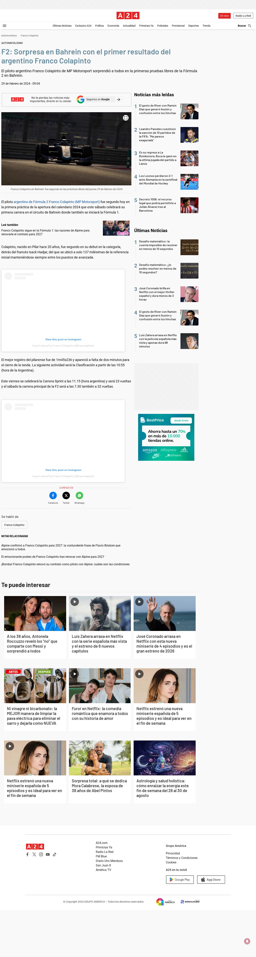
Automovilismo (9, 35)
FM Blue (101, 856)
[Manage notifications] (247, 941)
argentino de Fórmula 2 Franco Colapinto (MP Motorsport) (57, 202)
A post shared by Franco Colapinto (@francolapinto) (63, 345)
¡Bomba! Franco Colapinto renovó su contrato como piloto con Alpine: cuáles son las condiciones (65, 564)
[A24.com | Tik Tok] (54, 854)
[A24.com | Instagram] (41, 854)
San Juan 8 (103, 865)
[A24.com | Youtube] (48, 854)
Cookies (171, 862)
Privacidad (173, 853)
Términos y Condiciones (182, 858)
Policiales (162, 25)
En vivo (224, 15)
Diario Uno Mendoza (109, 861)
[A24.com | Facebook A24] (27, 854)
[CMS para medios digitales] (187, 901)
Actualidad (129, 25)
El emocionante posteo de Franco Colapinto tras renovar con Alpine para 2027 (52, 557)
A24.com (102, 843)
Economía (113, 25)
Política (99, 25)
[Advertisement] (166, 386)
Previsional (178, 25)
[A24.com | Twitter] (34, 854)
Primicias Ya (146, 25)
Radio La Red (243, 15)
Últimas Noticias (62, 25)
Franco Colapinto (29, 35)
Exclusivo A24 (83, 25)
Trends (206, 25)
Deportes (193, 25)
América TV (103, 870)
